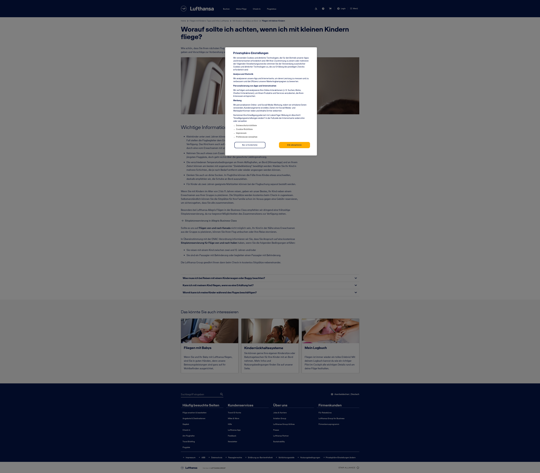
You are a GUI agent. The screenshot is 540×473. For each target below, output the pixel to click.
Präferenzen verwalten (246, 137)
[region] (271, 101)
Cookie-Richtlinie (244, 129)
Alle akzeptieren (294, 145)
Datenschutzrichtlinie (246, 125)
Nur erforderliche (250, 145)
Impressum (241, 133)
